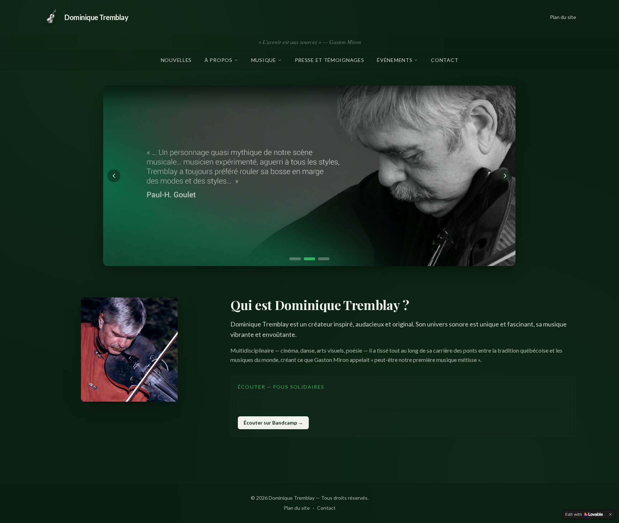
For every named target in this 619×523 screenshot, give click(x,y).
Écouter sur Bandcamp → (273, 423)
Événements (394, 60)
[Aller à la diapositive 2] (309, 258)
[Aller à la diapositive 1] (295, 258)
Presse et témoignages (329, 60)
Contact (444, 60)
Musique (263, 60)
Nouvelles (176, 60)
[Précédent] (113, 175)
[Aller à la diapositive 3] (324, 258)
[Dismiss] (610, 514)
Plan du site (563, 17)
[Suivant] (505, 175)
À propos (218, 60)
